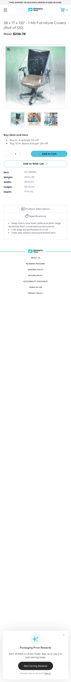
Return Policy (35, 275)
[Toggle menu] (10, 10)
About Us (35, 258)
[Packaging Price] (35, 10)
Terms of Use (35, 287)
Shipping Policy (35, 270)
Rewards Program (35, 264)
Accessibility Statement (35, 281)
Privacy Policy (35, 293)
